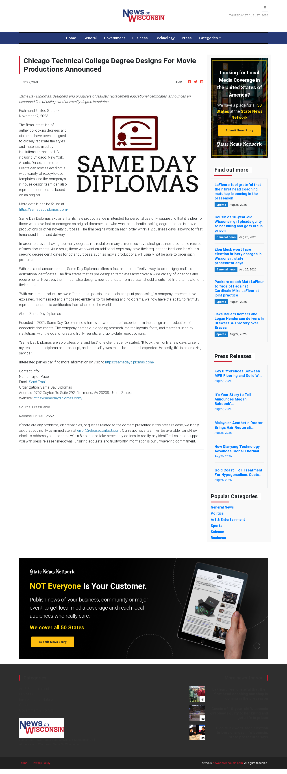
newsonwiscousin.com (228, 763)
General (90, 38)
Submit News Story (239, 130)
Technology (165, 38)
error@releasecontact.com (98, 430)
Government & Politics (36, 710)
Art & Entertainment (34, 688)
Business (140, 38)
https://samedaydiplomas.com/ (43, 209)
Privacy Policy (41, 763)
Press (187, 38)
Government (114, 38)
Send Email (37, 382)
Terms (23, 763)
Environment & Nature (36, 699)
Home (73, 37)
